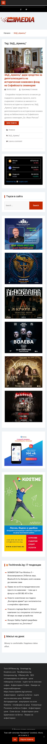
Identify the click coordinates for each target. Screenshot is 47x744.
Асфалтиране (10, 695)
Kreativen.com (10, 672)
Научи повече (26, 739)
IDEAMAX (27, 698)
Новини (12, 130)
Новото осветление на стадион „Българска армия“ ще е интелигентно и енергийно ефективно (24, 601)
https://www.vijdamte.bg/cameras (18, 692)
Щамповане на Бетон (13, 715)
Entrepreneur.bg (10, 675)
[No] (44, 736)
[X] (26, 9)
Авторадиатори (11, 701)
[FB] (20, 9)
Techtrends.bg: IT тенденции (25, 564)
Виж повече (12, 123)
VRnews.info (23, 675)
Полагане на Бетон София (15, 708)
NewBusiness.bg (24, 672)
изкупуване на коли (28, 701)
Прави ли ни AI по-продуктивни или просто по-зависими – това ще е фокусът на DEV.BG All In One (24, 590)
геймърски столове (12, 682)
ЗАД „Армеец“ (14, 136)
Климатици (36, 705)
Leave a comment (15, 141)
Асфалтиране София (20, 685)
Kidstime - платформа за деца (17, 705)
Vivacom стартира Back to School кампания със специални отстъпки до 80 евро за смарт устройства (25, 612)
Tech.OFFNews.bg (11, 668)
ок (15, 739)
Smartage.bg (25, 668)
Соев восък (15, 711)
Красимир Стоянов (29, 89)
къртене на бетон (24, 695)
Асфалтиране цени (30, 711)
